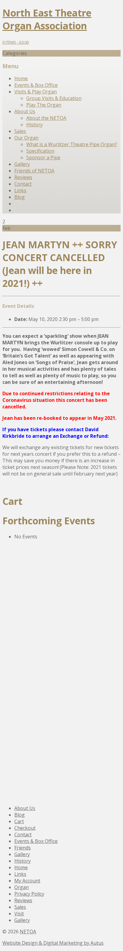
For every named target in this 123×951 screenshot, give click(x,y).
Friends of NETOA (34, 170)
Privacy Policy (29, 894)
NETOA (28, 931)
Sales (20, 131)
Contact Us (27, 624)
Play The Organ (43, 105)
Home (21, 78)
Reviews (23, 177)
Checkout (25, 828)
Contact (23, 184)
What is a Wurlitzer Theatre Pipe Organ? (71, 144)
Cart (19, 821)
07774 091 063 (28, 688)
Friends (22, 847)
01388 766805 (27, 601)
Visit (19, 913)
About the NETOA (46, 118)
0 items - (15, 42)
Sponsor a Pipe (43, 157)
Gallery (22, 164)
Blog (19, 197)
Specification (40, 151)
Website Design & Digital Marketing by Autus (53, 943)
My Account (27, 880)
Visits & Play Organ (35, 91)
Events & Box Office (36, 85)
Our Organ (26, 137)
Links (20, 190)
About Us (24, 111)
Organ (21, 887)
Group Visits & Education (54, 98)
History (34, 124)
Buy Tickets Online (38, 705)
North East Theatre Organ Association (46, 19)
